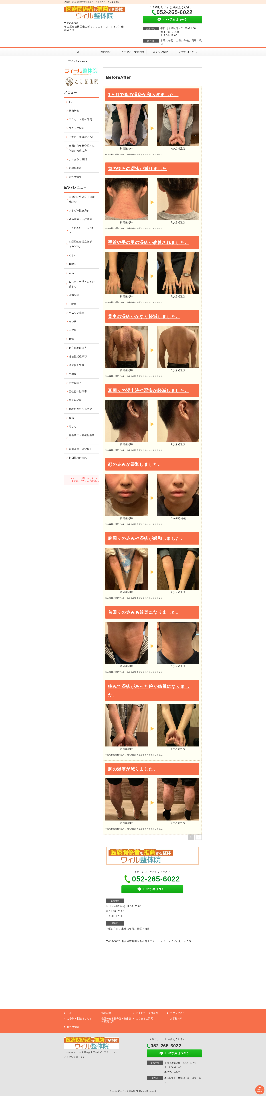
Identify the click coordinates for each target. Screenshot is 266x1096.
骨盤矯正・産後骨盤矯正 (82, 438)
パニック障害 (76, 312)
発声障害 (74, 295)
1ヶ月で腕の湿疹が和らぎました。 (143, 94)
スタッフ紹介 (160, 52)
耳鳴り (73, 264)
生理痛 (73, 374)
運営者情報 (75, 177)
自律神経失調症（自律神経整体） (82, 199)
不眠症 (73, 304)
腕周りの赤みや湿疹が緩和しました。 (146, 538)
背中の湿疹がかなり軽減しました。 (144, 316)
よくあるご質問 (78, 159)
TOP (78, 52)
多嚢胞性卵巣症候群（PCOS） (80, 244)
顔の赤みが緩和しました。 (135, 464)
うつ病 (73, 321)
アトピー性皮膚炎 (79, 210)
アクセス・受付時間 (133, 52)
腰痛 (71, 417)
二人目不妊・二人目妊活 (82, 230)
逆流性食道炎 (76, 365)
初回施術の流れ (78, 457)
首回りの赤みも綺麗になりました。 (144, 612)
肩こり (73, 426)
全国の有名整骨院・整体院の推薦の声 (82, 148)
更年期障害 (75, 382)
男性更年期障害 (78, 391)
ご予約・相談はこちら (82, 137)
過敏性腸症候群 (78, 356)
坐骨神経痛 (75, 400)
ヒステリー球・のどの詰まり (82, 284)
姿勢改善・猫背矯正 (80, 449)
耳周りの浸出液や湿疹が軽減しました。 (148, 390)
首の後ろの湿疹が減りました (137, 168)
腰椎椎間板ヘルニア (80, 409)
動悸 (71, 339)
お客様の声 (75, 168)
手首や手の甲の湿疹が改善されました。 (148, 242)
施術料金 (105, 52)
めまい (73, 255)
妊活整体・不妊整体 (80, 219)
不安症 (73, 330)
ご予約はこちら (188, 52)
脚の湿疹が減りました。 (133, 769)
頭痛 (71, 273)
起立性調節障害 (78, 347)
